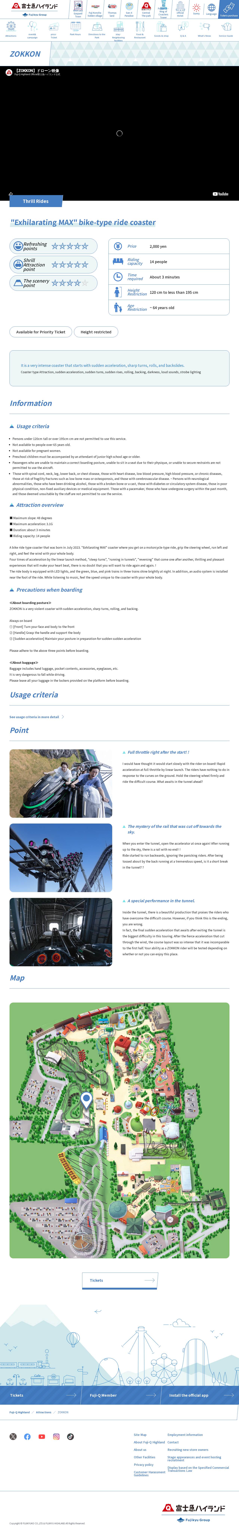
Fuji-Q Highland (20, 1412)
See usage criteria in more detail (34, 717)
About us (140, 1449)
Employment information (185, 1434)
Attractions (43, 1412)
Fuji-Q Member (103, 1395)
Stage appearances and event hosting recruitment (194, 1458)
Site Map (140, 1434)
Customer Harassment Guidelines (149, 1473)
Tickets (96, 1280)
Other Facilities (144, 1457)
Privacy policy (143, 1464)
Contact (173, 1442)
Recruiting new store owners (187, 1449)
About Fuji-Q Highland (149, 1442)
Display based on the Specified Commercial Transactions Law (198, 1469)
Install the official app (188, 1395)
